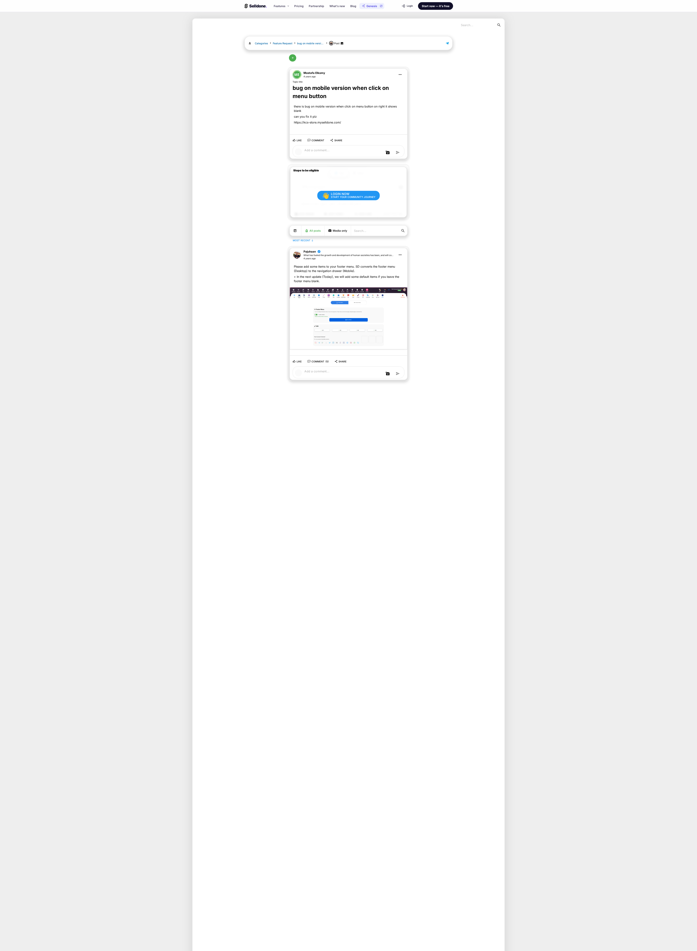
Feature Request (282, 43)
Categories (261, 43)
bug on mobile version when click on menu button (310, 43)
